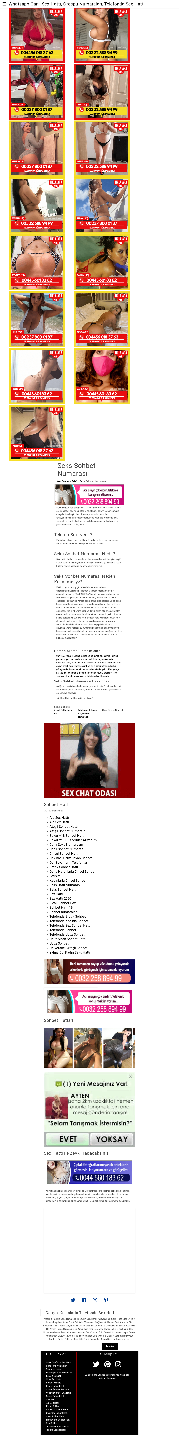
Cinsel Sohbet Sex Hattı (57, 1389)
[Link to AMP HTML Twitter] (73, 1301)
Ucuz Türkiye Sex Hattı (113, 710)
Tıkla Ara (110, 1346)
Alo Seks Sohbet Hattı (57, 1409)
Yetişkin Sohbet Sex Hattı (58, 1392)
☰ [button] (4, 4)
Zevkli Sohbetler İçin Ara (64, 712)
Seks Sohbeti (63, 481)
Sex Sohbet (51, 1423)
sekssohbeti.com (107, 1378)
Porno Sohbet (53, 1406)
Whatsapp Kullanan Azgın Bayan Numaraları (87, 713)
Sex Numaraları (53, 1369)
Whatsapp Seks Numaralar (59, 1372)
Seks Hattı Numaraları (56, 1365)
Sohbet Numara (53, 1382)
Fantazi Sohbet (53, 1376)
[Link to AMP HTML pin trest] (106, 1301)
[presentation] (130, 1047)
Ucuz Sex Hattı (53, 1379)
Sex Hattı (50, 1399)
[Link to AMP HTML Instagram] (95, 1301)
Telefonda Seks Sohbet (57, 1426)
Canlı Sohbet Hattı (55, 1416)
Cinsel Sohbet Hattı (55, 1386)
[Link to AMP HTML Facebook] (84, 1301)
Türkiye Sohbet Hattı (56, 1430)
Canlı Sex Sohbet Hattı (57, 1413)
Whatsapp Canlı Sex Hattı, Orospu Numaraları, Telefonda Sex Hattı (77, 4)
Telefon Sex (77, 481)
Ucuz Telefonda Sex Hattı (58, 1362)
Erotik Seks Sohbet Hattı (58, 1419)
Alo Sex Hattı (52, 1403)
